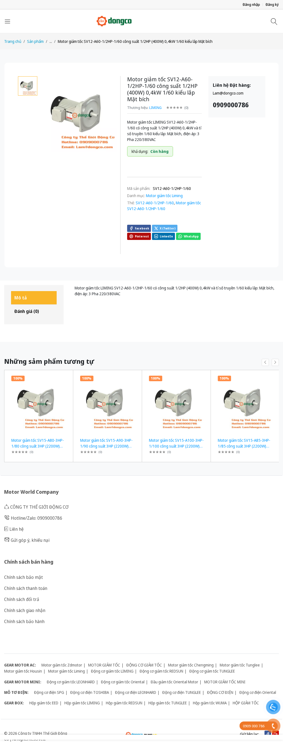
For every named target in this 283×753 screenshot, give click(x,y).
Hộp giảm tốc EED (43, 702)
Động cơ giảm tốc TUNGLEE (212, 671)
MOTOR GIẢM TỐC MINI (224, 681)
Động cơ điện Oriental (257, 692)
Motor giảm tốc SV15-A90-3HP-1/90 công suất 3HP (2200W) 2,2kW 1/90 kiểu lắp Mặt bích (106, 446)
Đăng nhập (251, 4)
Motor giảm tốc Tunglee (240, 665)
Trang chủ (12, 41)
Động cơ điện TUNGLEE (181, 692)
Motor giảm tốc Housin (23, 671)
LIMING (155, 107)
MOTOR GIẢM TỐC (104, 665)
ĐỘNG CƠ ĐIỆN (220, 692)
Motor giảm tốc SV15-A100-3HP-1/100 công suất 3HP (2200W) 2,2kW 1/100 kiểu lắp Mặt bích (176, 446)
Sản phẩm (35, 41)
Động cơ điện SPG (49, 692)
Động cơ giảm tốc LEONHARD (71, 681)
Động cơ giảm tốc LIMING (112, 671)
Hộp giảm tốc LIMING (82, 702)
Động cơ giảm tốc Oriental (123, 681)
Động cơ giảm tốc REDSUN (161, 671)
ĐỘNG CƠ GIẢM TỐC (144, 665)
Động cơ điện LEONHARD (135, 692)
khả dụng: (140, 151)
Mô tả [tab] (20, 298)
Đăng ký (272, 4)
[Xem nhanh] (67, 378)
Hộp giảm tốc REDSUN (124, 702)
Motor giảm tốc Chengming (191, 665)
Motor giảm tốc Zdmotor (61, 665)
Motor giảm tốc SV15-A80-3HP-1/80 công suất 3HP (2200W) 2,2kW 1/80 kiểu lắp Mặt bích (37, 446)
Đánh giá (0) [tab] (26, 311)
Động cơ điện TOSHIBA (89, 692)
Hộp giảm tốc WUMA (210, 702)
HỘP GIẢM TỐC (246, 702)
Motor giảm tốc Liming (164, 195)
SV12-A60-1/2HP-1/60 (155, 202)
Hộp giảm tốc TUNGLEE (167, 702)
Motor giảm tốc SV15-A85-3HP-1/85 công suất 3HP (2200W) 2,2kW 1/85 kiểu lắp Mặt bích (244, 446)
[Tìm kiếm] (275, 21)
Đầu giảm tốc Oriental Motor (174, 681)
